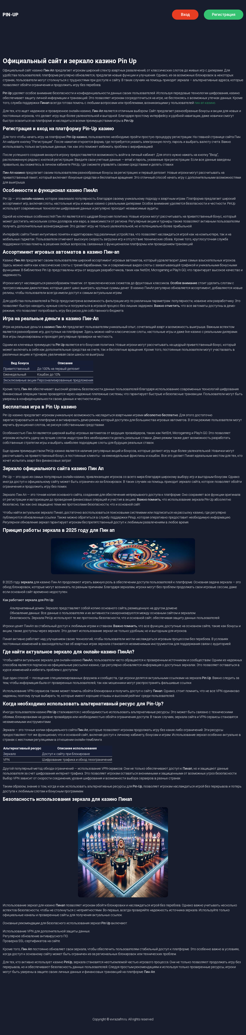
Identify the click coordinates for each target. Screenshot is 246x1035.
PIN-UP (10, 14)
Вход (185, 14)
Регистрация (223, 14)
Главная (29, 31)
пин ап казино (204, 103)
